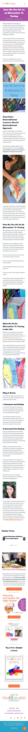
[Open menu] (24, 4)
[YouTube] (21, 718)
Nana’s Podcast (18, 713)
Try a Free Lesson (14, 686)
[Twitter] (14, 718)
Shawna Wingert (10, 19)
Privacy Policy (14, 728)
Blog (17, 708)
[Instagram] (18, 718)
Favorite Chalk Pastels (14, 711)
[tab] (11, 545)
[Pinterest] (25, 718)
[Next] (24, 538)
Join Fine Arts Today (14, 617)
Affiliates (12, 708)
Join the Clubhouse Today (14, 589)
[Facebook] (11, 718)
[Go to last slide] (4, 538)
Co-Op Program (9, 713)
